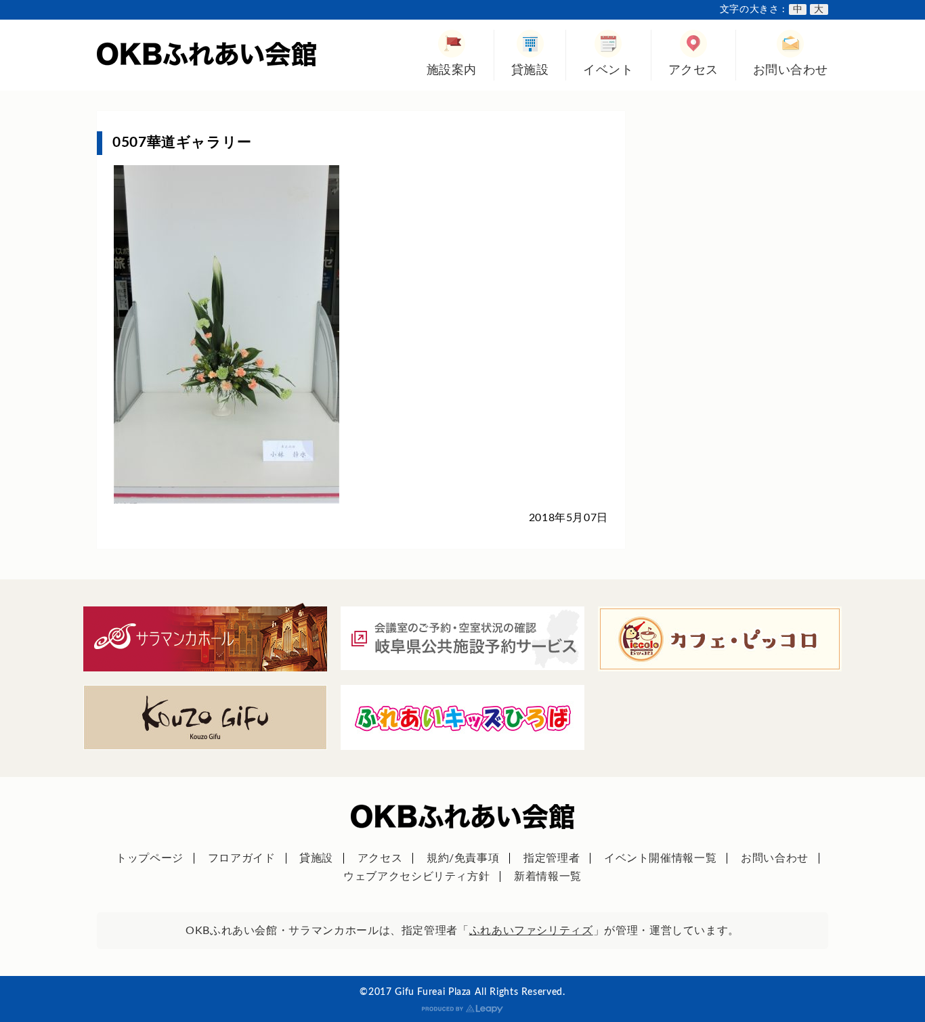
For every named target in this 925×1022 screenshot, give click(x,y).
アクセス (693, 70)
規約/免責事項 (463, 858)
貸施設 (530, 70)
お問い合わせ (790, 70)
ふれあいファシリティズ (531, 930)
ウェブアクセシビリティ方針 (416, 876)
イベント (608, 70)
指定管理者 (551, 858)
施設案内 (452, 70)
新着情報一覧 (548, 876)
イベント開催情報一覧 (660, 858)
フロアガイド (242, 858)
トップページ (150, 858)
